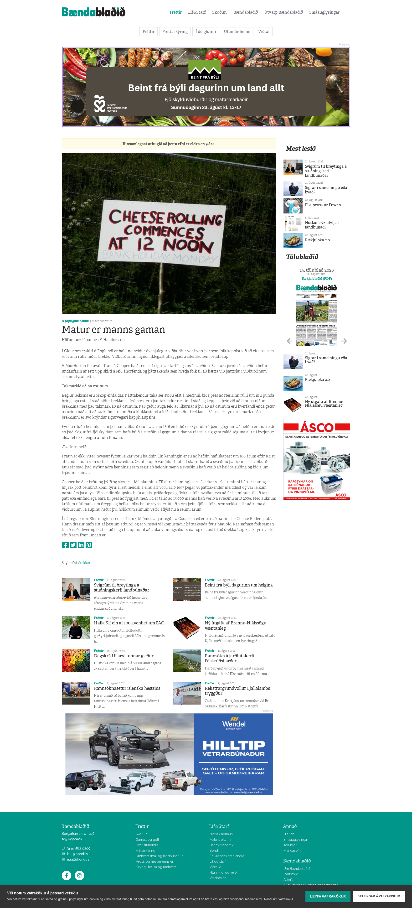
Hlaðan (288, 834)
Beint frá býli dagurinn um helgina (239, 585)
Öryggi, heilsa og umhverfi (156, 867)
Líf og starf (218, 861)
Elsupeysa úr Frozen (323, 205)
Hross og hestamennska (154, 861)
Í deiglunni (206, 31)
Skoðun (219, 12)
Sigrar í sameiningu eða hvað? (326, 190)
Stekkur (84, 563)
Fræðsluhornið (147, 845)
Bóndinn (216, 850)
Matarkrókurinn (221, 839)
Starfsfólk (290, 874)
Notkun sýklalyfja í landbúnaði (322, 225)
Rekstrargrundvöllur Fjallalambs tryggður (237, 690)
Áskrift (288, 880)
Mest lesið (301, 148)
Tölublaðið (302, 257)
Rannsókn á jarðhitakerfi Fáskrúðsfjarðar (229, 658)
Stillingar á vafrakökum (379, 896)
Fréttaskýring (175, 31)
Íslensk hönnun (221, 834)
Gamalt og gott (147, 839)
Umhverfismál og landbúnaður (159, 856)
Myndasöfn (292, 850)
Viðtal (263, 31)
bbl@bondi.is (77, 854)
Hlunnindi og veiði (223, 872)
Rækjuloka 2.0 (317, 240)
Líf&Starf (197, 12)
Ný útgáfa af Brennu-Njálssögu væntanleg (235, 625)
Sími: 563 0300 (78, 848)
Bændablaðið (245, 12)
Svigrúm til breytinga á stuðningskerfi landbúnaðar (121, 587)
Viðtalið (215, 867)
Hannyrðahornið (222, 845)
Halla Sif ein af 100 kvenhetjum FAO (129, 623)
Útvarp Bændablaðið (283, 12)
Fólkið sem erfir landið (227, 856)
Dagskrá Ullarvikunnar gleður (124, 656)
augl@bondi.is (77, 859)
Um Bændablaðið (296, 869)
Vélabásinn (218, 878)
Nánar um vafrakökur (278, 899)
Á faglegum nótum (75, 321)
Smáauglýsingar (324, 12)
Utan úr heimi (237, 31)
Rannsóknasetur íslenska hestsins (127, 688)
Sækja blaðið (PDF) (317, 278)
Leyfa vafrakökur (328, 896)
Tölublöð (290, 845)
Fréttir (176, 12)
